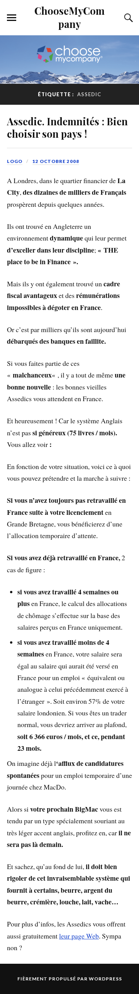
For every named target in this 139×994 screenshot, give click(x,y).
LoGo (14, 161)
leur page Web (79, 935)
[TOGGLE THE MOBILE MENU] (11, 17)
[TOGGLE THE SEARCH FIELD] (127, 17)
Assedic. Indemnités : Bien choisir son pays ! (67, 127)
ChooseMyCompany (69, 17)
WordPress (105, 979)
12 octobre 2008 (55, 161)
